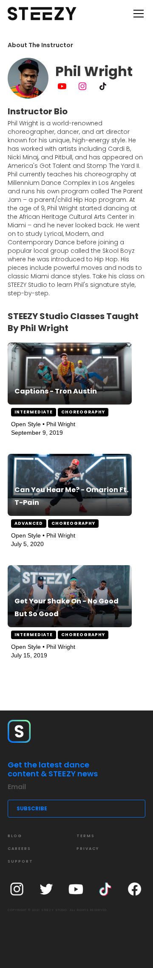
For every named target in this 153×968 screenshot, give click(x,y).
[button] (136, 13)
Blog (15, 835)
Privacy (87, 848)
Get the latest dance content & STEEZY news (53, 769)
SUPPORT (20, 861)
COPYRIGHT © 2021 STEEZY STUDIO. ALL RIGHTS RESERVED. (58, 910)
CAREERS (19, 848)
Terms (85, 835)
